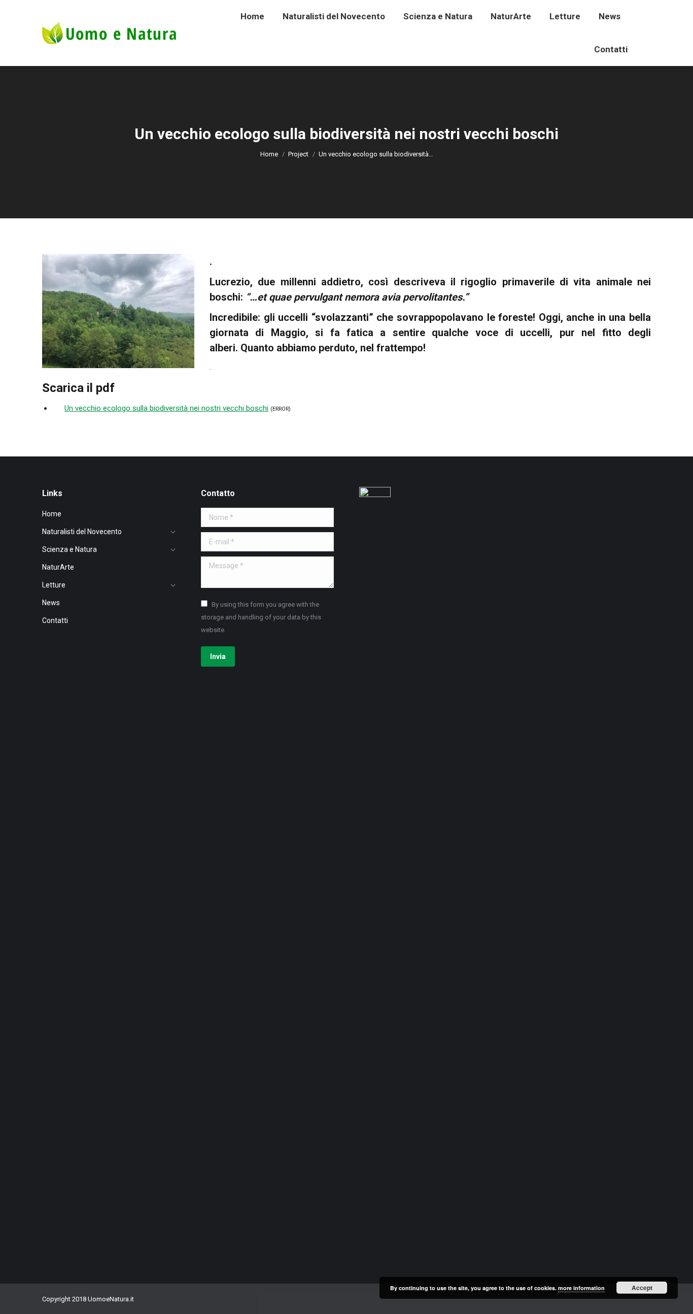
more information (581, 1288)
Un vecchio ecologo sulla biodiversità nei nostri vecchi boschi (166, 408)
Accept (642, 1287)
